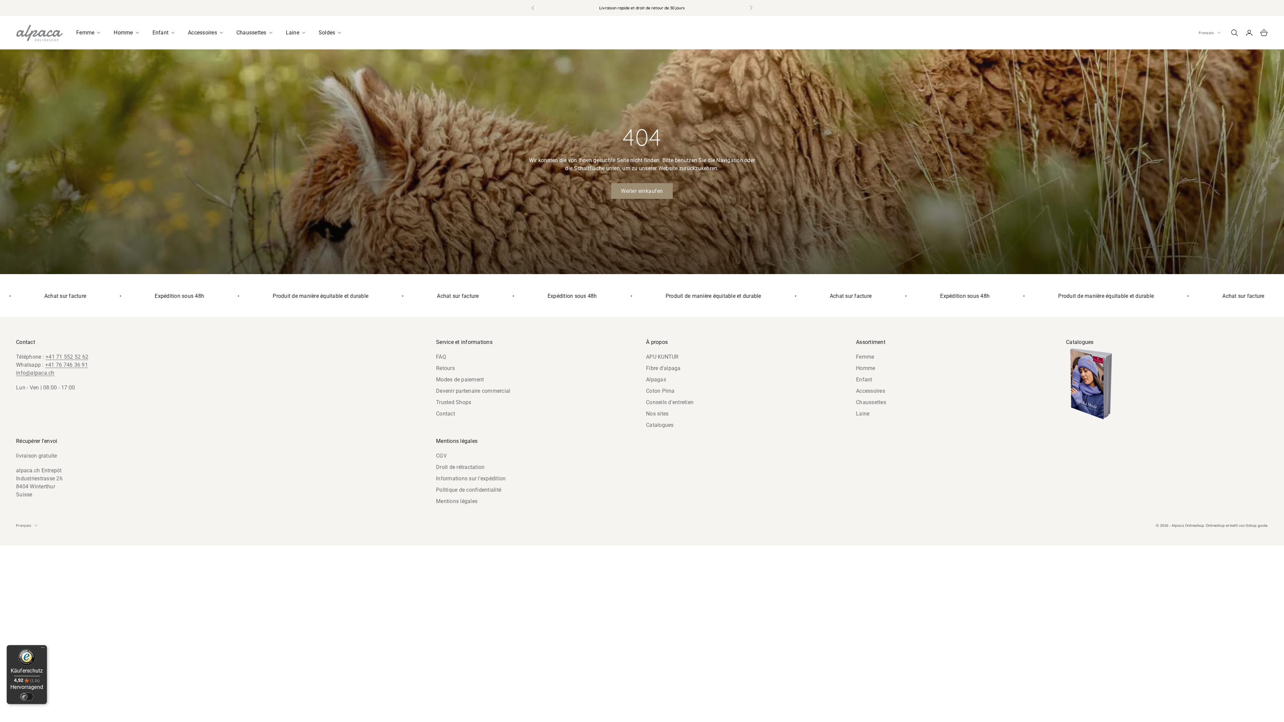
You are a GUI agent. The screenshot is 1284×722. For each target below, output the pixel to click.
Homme (865, 368)
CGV (441, 456)
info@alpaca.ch (35, 373)
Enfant (864, 379)
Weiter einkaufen (642, 191)
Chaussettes (871, 402)
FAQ (441, 357)
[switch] (26, 697)
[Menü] (43, 649)
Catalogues (660, 425)
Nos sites (657, 413)
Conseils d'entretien (669, 402)
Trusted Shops (453, 402)
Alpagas (656, 379)
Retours (445, 368)
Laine (862, 413)
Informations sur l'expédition (471, 478)
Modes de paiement (460, 379)
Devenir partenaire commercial (473, 391)
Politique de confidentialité (468, 490)
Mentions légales (456, 501)
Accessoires (870, 391)
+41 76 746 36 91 (66, 365)
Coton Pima (660, 391)
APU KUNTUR (662, 357)
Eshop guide (1256, 525)
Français (1206, 32)
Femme (865, 357)
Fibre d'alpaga (663, 368)
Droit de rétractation (460, 467)
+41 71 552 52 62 (66, 357)
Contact (445, 413)
